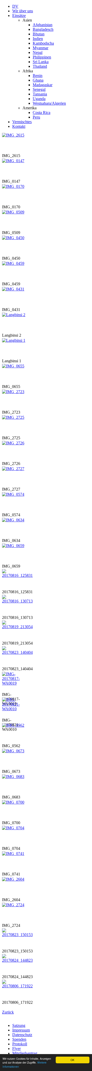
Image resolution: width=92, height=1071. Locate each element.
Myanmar (40, 48)
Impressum (21, 1030)
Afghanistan (42, 25)
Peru (36, 117)
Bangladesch (43, 29)
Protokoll (19, 1044)
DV (15, 6)
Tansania (40, 94)
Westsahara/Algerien (49, 103)
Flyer (16, 1048)
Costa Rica (41, 112)
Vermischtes (22, 122)
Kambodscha (43, 43)
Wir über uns (22, 11)
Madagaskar (42, 85)
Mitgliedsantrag (24, 1053)
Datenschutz (22, 1035)
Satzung (18, 1025)
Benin (37, 75)
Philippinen (42, 57)
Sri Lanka (41, 62)
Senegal (39, 89)
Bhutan (38, 34)
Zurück (8, 1012)
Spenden (19, 1039)
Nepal (37, 52)
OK (72, 1060)
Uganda (39, 98)
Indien (38, 38)
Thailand (40, 66)
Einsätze (19, 15)
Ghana (38, 80)
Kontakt (18, 126)
